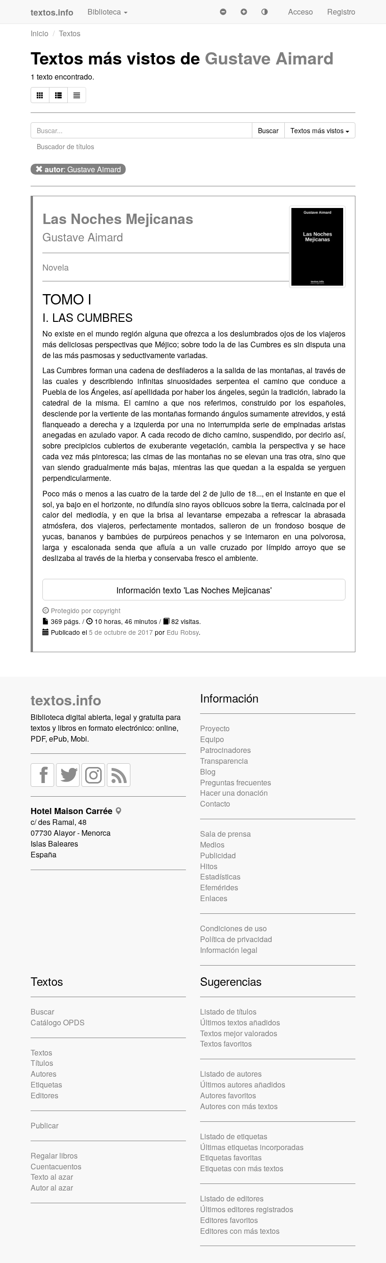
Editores (44, 1095)
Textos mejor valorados (238, 1033)
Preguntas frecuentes (235, 782)
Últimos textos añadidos (240, 1022)
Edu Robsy (183, 632)
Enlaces (213, 898)
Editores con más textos (240, 1230)
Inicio (39, 33)
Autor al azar (52, 1187)
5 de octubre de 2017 (121, 632)
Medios (212, 844)
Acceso (300, 11)
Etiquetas (46, 1084)
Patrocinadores (225, 749)
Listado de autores (231, 1073)
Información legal (228, 949)
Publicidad (218, 855)
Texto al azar (52, 1176)
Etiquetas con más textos (241, 1168)
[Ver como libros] (40, 95)
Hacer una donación (234, 792)
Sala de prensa (225, 833)
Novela (55, 267)
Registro (341, 11)
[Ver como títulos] (58, 95)
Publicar (44, 1125)
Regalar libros (54, 1155)
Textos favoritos (226, 1043)
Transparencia (224, 760)
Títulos (42, 1062)
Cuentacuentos (56, 1166)
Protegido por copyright (85, 610)
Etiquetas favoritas (231, 1157)
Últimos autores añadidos (242, 1084)
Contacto (215, 803)
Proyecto (215, 728)
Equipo (212, 739)
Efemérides (219, 887)
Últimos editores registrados (246, 1209)
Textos (69, 33)
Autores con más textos (239, 1106)
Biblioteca (105, 11)
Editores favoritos (229, 1220)
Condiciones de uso (233, 928)
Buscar (42, 1011)
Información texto (194, 590)
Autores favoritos (228, 1095)
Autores (43, 1073)
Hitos (208, 866)
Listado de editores (232, 1198)
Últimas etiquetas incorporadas (252, 1147)
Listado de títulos (228, 1011)
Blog (208, 771)
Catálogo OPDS (58, 1022)
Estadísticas (220, 876)
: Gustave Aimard (83, 169)
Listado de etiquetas (233, 1136)
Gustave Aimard (269, 57)
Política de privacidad (236, 939)
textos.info (66, 699)
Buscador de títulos (65, 146)
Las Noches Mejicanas (117, 218)
